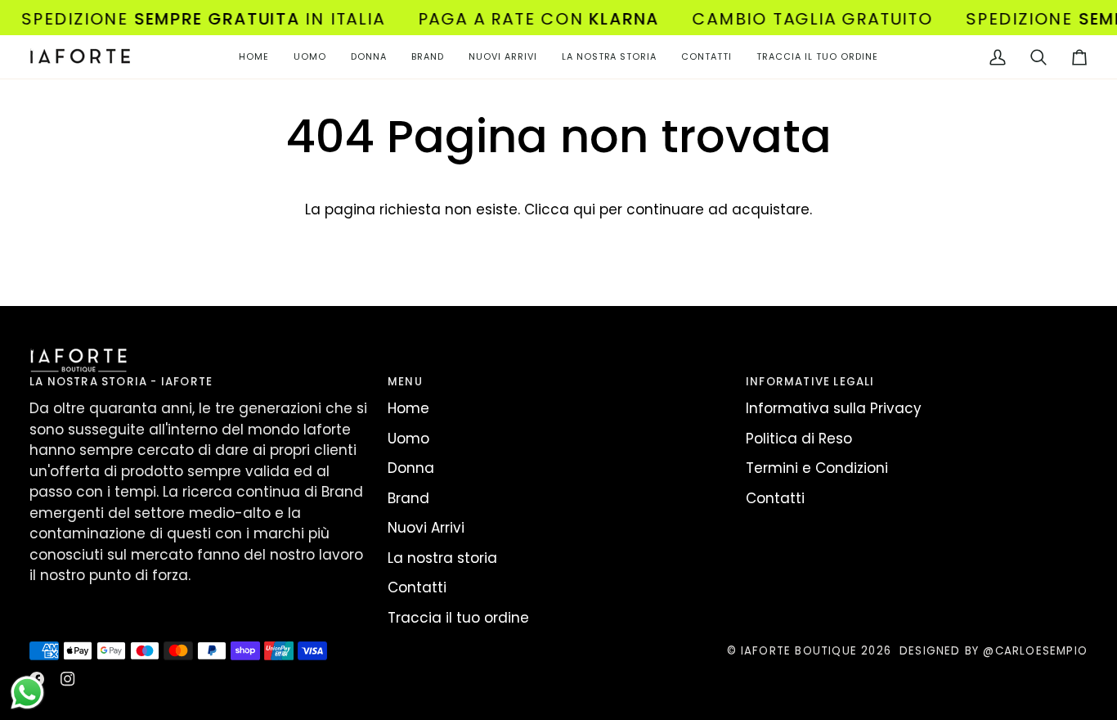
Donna (411, 468)
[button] (310, 57)
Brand (408, 498)
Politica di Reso (799, 438)
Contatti (417, 587)
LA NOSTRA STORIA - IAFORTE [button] (121, 381)
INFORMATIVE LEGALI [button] (810, 381)
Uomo (408, 438)
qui (584, 209)
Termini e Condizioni (817, 468)
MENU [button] (405, 381)
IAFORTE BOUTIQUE (799, 651)
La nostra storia (442, 558)
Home (408, 408)
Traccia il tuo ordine (458, 618)
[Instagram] (68, 679)
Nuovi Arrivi (426, 528)
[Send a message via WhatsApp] (27, 692)
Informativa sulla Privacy (834, 408)
